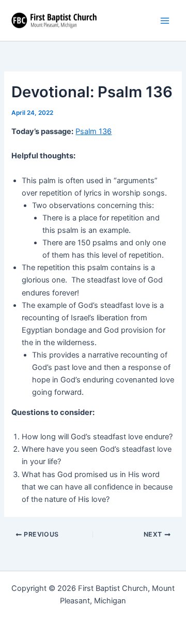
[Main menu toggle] (165, 21)
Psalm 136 (93, 131)
